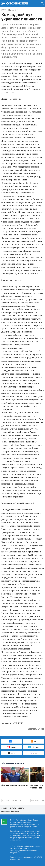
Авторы (21, 808)
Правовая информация (10, 811)
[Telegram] (35, 729)
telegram (35, 747)
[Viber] (39, 729)
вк (13, 741)
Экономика (35, 800)
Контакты (12, 808)
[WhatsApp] (42, 729)
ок (35, 741)
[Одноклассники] (32, 729)
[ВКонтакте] (29, 729)
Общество (5, 800)
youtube (13, 747)
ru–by (13, 753)
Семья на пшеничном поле (14, 785)
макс (35, 753)
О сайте (4, 808)
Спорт (4, 10)
